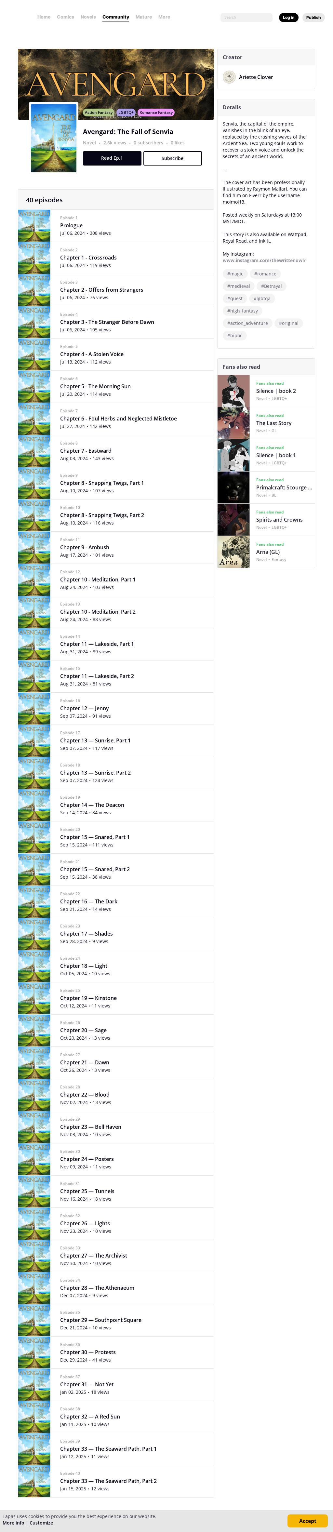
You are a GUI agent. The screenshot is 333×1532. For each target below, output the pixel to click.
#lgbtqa (262, 298)
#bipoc (234, 335)
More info (13, 1523)
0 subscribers (149, 143)
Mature (144, 17)
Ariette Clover (256, 77)
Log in (289, 17)
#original (289, 323)
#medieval (238, 286)
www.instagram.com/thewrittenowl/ (264, 260)
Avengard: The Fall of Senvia (128, 131)
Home (43, 17)
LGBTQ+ (126, 112)
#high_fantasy (242, 311)
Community (115, 17)
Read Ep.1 (112, 158)
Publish (313, 17)
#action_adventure (247, 323)
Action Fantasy (99, 112)
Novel (89, 143)
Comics (65, 17)
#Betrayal (271, 286)
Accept (307, 1521)
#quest (235, 298)
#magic (235, 274)
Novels (88, 17)
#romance (265, 274)
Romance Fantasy (156, 112)
